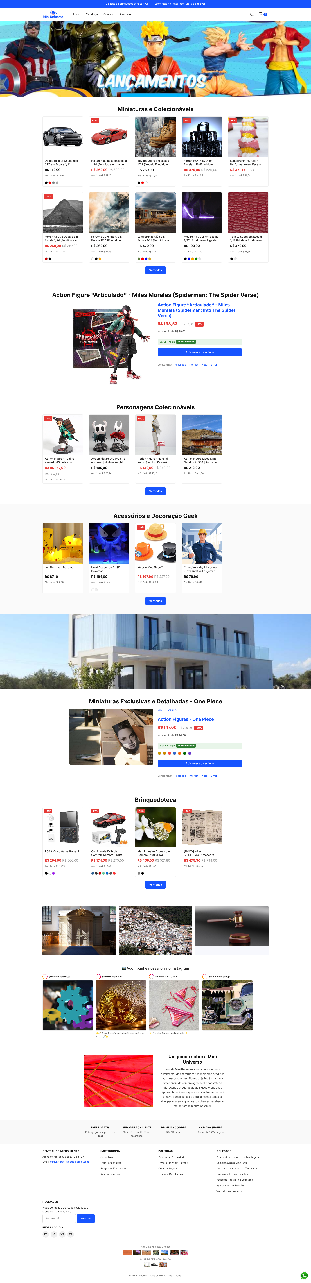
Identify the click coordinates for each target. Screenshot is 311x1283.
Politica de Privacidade (171, 1157)
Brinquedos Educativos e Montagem (237, 1157)
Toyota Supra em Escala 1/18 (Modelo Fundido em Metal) (246, 240)
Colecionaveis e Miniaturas (231, 1162)
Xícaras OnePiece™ (150, 567)
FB (45, 1234)
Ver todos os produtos (229, 1191)
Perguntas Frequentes (113, 1168)
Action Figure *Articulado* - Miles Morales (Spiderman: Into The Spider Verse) (196, 310)
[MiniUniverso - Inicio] (53, 14)
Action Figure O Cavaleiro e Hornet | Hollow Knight (108, 460)
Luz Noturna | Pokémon (60, 567)
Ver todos (155, 270)
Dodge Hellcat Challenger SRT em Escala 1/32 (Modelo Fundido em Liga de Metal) (61, 166)
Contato (108, 14)
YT (62, 1234)
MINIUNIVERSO (167, 710)
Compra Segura (167, 1168)
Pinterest (193, 364)
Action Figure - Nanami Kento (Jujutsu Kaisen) (153, 460)
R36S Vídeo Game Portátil (62, 851)
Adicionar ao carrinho (200, 352)
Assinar (86, 1218)
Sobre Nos (106, 1157)
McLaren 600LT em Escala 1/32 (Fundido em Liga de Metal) (201, 240)
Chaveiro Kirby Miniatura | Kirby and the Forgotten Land (201, 571)
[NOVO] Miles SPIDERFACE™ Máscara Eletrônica (199, 855)
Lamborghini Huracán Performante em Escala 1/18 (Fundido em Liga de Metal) (246, 166)
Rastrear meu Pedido (112, 1174)
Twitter (204, 364)
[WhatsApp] (304, 1275)
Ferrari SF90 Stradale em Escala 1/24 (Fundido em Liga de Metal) (61, 240)
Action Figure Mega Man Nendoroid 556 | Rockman (201, 460)
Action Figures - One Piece (186, 719)
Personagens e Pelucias (230, 1185)
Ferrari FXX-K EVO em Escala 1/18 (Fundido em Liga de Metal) (199, 164)
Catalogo (92, 14)
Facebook (180, 364)
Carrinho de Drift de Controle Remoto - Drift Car (106, 855)
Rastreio (125, 14)
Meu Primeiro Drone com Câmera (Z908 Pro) (154, 853)
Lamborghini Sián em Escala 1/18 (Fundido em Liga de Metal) (153, 240)
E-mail (213, 364)
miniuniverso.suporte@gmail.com (69, 1161)
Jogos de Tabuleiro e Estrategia (235, 1179)
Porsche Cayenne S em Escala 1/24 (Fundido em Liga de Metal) (107, 240)
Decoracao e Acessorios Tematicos (236, 1168)
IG (54, 1234)
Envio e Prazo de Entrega (173, 1162)
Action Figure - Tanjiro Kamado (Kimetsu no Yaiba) (59, 462)
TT (70, 1234)
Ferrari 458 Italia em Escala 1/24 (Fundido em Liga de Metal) (109, 164)
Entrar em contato (110, 1162)
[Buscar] (252, 14)
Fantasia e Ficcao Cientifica (232, 1174)
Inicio (76, 14)
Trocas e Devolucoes (170, 1174)
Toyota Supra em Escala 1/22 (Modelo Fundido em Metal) (154, 164)
